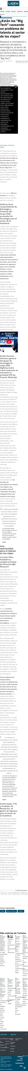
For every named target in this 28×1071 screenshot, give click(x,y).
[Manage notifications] (24, 1068)
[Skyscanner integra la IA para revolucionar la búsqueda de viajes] (10, 982)
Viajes (2, 911)
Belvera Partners (11, 911)
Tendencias (8, 1038)
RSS (21, 1066)
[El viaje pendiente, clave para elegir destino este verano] (2, 943)
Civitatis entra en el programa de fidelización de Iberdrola (12, 946)
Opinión (7, 1044)
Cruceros (7, 1041)
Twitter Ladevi (12, 1039)
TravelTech (19, 11)
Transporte (3, 1050)
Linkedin (12, 1048)
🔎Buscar (7, 1047)
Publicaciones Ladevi (18, 1039)
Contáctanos (19, 1063)
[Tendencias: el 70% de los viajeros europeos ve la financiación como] (17, 943)
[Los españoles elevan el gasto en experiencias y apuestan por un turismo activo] (25, 944)
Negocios (13, 11)
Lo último (8, 11)
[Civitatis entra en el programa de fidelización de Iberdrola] (10, 936)
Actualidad (3, 1038)
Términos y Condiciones (6, 1069)
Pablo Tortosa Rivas (7, 146)
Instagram (12, 1046)
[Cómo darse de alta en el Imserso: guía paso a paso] (25, 984)
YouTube (12, 1051)
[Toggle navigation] (3, 9)
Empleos (21, 911)
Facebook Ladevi (12, 1043)
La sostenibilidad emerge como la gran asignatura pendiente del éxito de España (20, 1004)
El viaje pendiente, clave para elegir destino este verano (4, 959)
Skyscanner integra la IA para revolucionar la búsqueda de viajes (12, 995)
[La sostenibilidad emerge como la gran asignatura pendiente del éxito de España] (17, 986)
